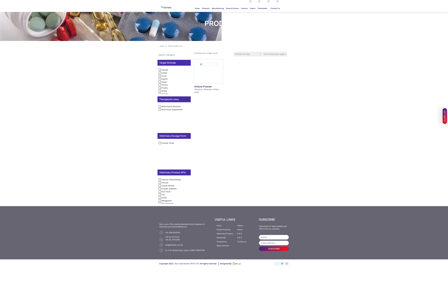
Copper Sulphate (169, 188)
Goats (164, 82)
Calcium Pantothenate (171, 179)
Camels (165, 70)
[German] (281, 1)
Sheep (164, 91)
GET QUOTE (445, 116)
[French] (271, 1)
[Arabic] (253, 1)
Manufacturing (218, 8)
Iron (163, 194)
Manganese (167, 200)
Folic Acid (166, 191)
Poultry (165, 88)
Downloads (262, 8)
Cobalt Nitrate (168, 185)
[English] (262, 1)
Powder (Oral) (168, 143)
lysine (164, 197)
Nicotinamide (167, 203)
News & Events (232, 8)
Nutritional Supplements (172, 109)
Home (198, 8)
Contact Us (275, 8)
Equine (165, 79)
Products (206, 8)
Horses (165, 85)
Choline (165, 182)
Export (253, 8)
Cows (164, 76)
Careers (244, 8)
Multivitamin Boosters (171, 106)
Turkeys (165, 94)
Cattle (164, 73)
